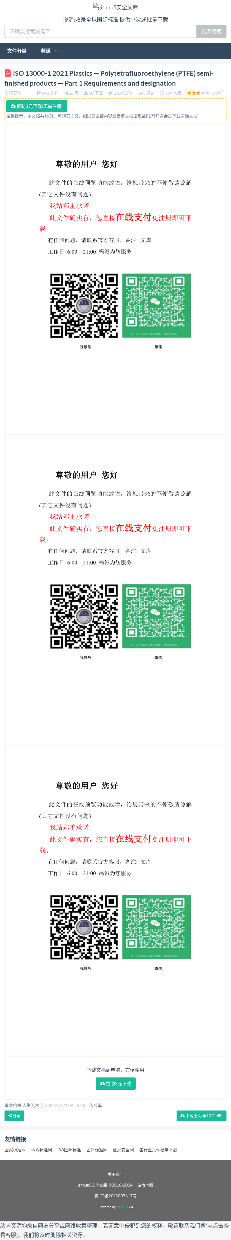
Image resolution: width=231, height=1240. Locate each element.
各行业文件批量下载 (158, 1149)
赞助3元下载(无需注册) (39, 106)
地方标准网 (41, 1149)
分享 (16, 1116)
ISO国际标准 (69, 1149)
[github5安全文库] (115, 7)
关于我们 (115, 1174)
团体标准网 (96, 1149)
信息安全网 (123, 1149)
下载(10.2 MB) (204, 1116)
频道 (46, 50)
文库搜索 (211, 31)
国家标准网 (15, 1149)
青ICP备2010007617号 (115, 1196)
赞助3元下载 (118, 1083)
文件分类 (16, 50)
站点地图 (145, 1185)
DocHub (122, 1207)
